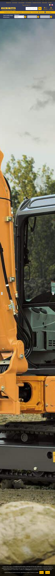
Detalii (41, 572)
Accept (47, 572)
